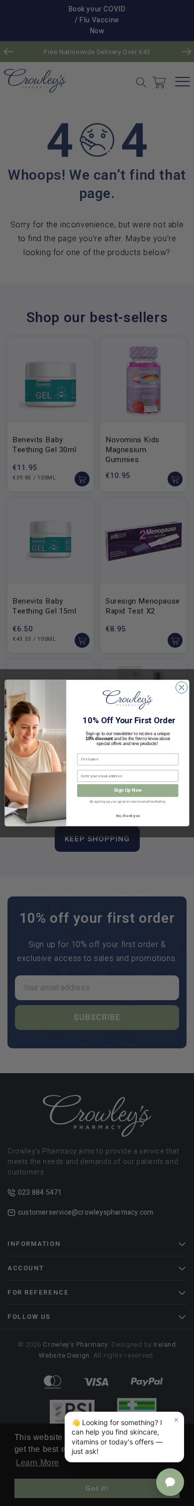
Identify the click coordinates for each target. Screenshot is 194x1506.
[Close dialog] (181, 687)
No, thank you (128, 816)
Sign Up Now (128, 790)
